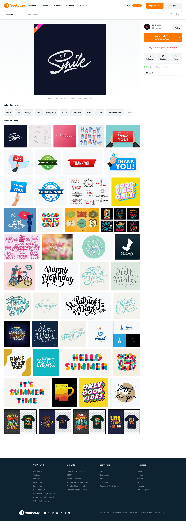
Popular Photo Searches (77, 486)
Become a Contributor (109, 486)
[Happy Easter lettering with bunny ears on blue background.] (46, 362)
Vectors (32, 5)
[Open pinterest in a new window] (57, 513)
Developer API (39, 490)
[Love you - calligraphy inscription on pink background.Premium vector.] (64, 136)
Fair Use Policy (159, 513)
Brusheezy (37, 471)
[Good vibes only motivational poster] (125, 192)
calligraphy (51, 112)
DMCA (69, 475)
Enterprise (37, 482)
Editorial (70, 5)
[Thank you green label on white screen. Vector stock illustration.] (122, 162)
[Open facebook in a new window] (45, 513)
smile (8, 112)
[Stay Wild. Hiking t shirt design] (64, 392)
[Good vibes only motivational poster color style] (50, 220)
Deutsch (140, 482)
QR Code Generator (41, 501)
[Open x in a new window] (65, 513)
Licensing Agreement (76, 471)
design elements (115, 112)
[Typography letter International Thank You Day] (127, 306)
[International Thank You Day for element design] (17, 306)
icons (99, 112)
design (28, 112)
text (39, 112)
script (64, 112)
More (82, 5)
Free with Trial (163, 37)
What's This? (168, 67)
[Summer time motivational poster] (27, 392)
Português (141, 478)
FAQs (102, 471)
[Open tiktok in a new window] (61, 513)
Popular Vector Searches (77, 482)
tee (18, 112)
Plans (129, 5)
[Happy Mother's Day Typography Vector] (22, 247)
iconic (89, 112)
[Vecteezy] (14, 5)
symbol (131, 112)
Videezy (36, 478)
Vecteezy (37, 475)
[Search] (171, 14)
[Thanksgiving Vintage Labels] (82, 220)
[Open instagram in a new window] (49, 513)
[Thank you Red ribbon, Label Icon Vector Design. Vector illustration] (82, 162)
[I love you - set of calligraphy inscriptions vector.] (40, 136)
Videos (57, 5)
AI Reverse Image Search (44, 493)
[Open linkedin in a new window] (53, 513)
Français (140, 486)
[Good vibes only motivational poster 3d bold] (93, 392)
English (140, 471)
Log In (173, 5)
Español (140, 475)
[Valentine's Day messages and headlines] (89, 192)
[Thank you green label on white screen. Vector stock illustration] (48, 162)
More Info (150, 73)
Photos (45, 5)
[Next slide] (136, 112)
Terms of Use (134, 513)
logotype (76, 112)
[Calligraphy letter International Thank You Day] (73, 334)
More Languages (144, 490)
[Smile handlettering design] (15, 136)
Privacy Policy (146, 513)
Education (37, 486)
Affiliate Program (74, 478)
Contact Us (104, 475)
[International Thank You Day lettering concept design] (46, 306)
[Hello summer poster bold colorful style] (86, 362)
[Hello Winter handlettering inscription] (45, 334)
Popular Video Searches (77, 490)
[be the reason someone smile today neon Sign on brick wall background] (17, 334)
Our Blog (104, 482)
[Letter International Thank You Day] (94, 276)
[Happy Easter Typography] (57, 247)
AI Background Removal (43, 497)
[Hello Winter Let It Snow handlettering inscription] (125, 276)
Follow (177, 28)
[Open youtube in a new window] (69, 513)
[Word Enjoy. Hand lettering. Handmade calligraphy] (94, 247)
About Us (104, 478)
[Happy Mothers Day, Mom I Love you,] (127, 247)
